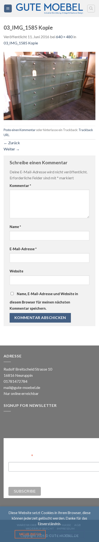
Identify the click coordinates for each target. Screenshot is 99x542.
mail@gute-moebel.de (22, 387)
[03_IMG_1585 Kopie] (49, 85)
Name (15, 227)
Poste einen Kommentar (20, 130)
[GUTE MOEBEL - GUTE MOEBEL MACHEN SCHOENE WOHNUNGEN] (49, 8)
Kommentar (20, 186)
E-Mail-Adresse (23, 249)
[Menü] (8, 8)
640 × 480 (64, 36)
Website (16, 271)
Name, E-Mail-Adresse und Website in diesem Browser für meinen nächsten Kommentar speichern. (44, 301)
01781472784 (15, 381)
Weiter (12, 149)
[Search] (91, 8)
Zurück (12, 142)
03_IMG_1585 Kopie (21, 43)
